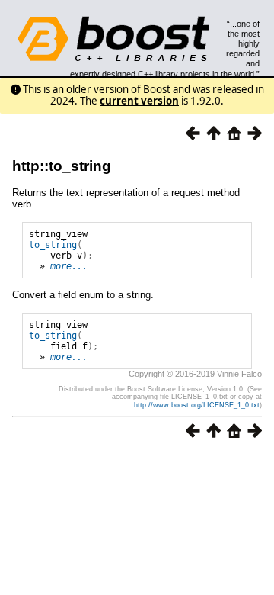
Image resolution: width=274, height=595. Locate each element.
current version (139, 101)
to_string (53, 245)
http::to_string (61, 166)
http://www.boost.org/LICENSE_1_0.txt (197, 405)
